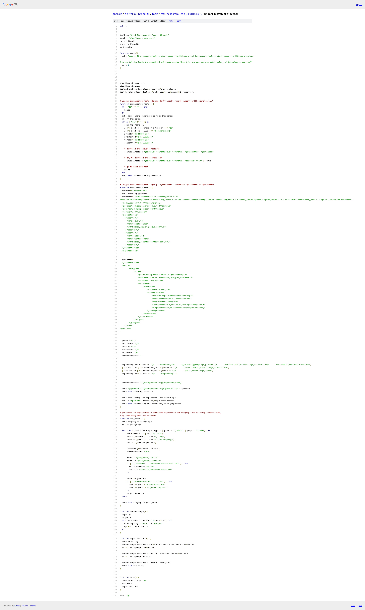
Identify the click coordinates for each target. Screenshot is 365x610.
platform (130, 14)
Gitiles (17, 605)
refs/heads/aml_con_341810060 (180, 14)
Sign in (359, 4)
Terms (33, 605)
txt (353, 605)
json (360, 605)
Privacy (25, 605)
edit (179, 21)
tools (155, 14)
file (171, 21)
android (117, 14)
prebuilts (144, 14)
